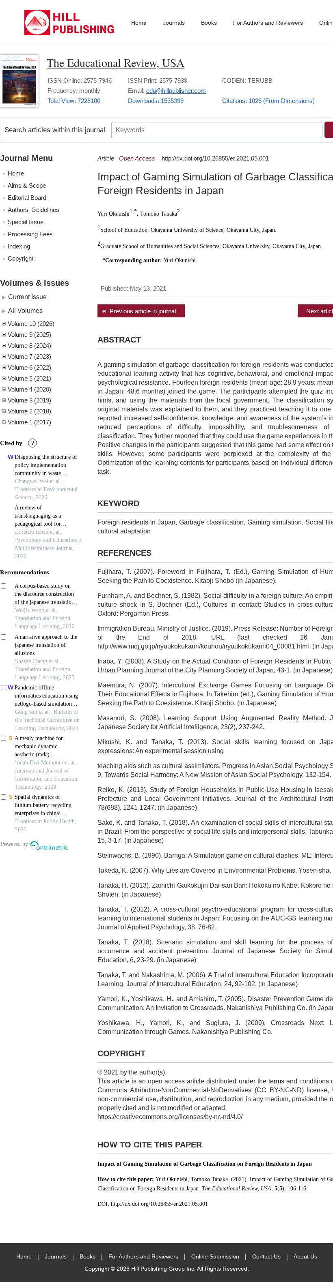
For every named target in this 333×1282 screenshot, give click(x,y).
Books (209, 22)
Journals (174, 22)
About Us (305, 1256)
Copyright (20, 258)
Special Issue (25, 221)
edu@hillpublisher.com (176, 90)
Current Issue (27, 296)
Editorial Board (27, 197)
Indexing (19, 246)
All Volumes (25, 310)
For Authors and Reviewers (268, 22)
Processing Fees (30, 234)
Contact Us (266, 1256)
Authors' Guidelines (33, 209)
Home (139, 22)
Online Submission (215, 1256)
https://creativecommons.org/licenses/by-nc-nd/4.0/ (169, 1116)
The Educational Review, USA (115, 62)
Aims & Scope (27, 185)
